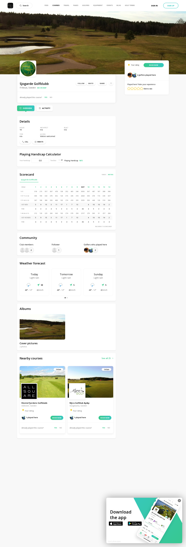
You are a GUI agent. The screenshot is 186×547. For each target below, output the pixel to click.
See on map (41, 88)
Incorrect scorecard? (103, 226)
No (51, 97)
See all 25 (106, 358)
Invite (90, 83)
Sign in (154, 5)
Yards (104, 174)
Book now (56, 418)
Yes (45, 97)
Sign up (170, 5)
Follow (81, 83)
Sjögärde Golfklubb (29, 180)
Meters (110, 174)
